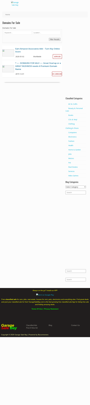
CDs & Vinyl (72, 119)
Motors (71, 158)
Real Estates (73, 167)
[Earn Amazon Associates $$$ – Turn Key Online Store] (32, 53)
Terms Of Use (37, 309)
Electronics (72, 137)
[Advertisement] (76, 59)
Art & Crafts (72, 104)
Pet (69, 163)
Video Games (73, 176)
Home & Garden (74, 150)
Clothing (71, 124)
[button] (86, 3)
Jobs (70, 154)
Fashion (71, 141)
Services (71, 171)
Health (70, 145)
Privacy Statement (51, 309)
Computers (72, 132)
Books (70, 115)
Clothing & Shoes (72, 128)
